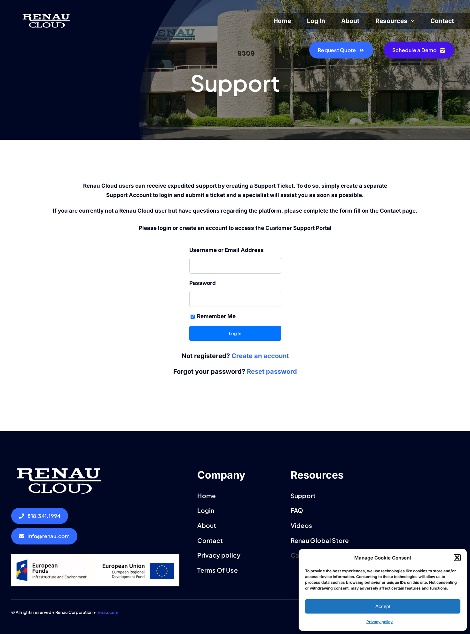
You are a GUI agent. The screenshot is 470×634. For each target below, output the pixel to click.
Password (202, 283)
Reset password (272, 371)
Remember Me (216, 316)
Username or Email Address (226, 250)
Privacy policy (379, 621)
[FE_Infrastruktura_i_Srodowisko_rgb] (95, 556)
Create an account (260, 356)
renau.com (107, 612)
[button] (457, 557)
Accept (382, 606)
